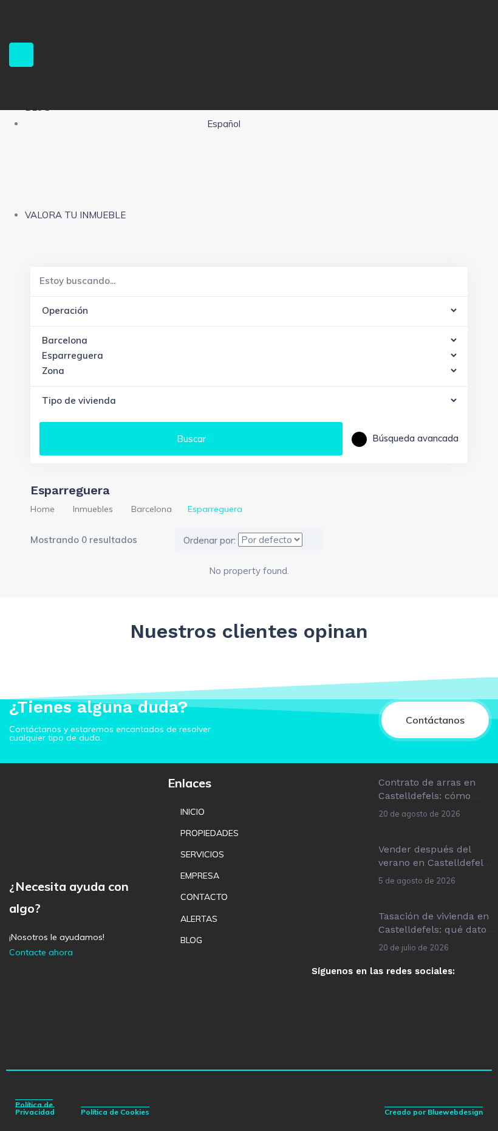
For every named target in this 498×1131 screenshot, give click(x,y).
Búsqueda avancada (414, 438)
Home (42, 508)
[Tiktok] (393, 1003)
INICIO (192, 811)
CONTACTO (204, 896)
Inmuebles (93, 508)
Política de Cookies (115, 1111)
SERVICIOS (202, 854)
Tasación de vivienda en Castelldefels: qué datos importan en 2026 (434, 929)
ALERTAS (198, 918)
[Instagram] (360, 1003)
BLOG (191, 940)
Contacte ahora (41, 952)
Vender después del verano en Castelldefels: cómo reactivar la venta (434, 862)
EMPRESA (199, 875)
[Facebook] (327, 1003)
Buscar (191, 438)
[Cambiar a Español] (240, 999)
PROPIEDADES (209, 833)
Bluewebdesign (455, 1111)
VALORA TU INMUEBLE (75, 215)
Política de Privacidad (35, 1108)
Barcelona (151, 508)
